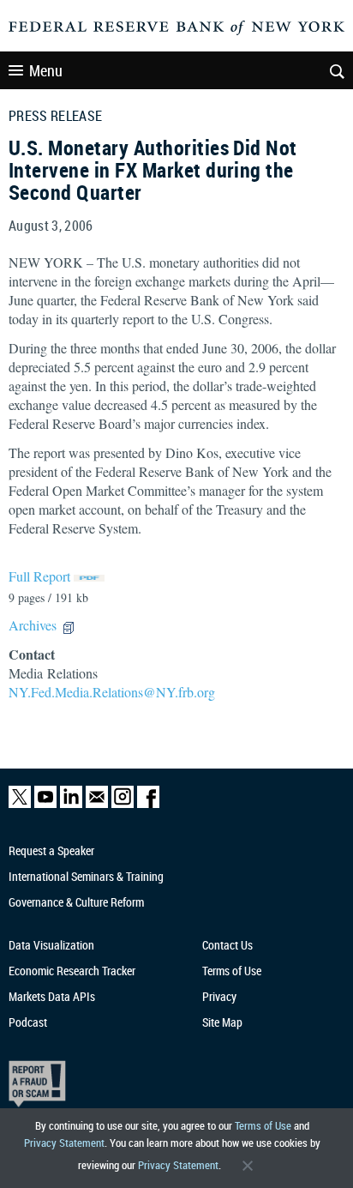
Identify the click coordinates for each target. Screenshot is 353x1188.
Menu (46, 70)
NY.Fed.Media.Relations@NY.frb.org (112, 692)
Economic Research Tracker (72, 970)
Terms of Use (263, 1125)
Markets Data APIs (52, 996)
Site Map (222, 1022)
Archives (33, 625)
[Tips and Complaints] (167, 1083)
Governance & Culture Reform (76, 902)
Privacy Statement (64, 1142)
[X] (20, 804)
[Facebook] (148, 804)
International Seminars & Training (86, 876)
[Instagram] (122, 804)
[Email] (97, 804)
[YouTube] (45, 804)
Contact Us (227, 945)
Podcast (28, 1022)
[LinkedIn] (71, 804)
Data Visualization (51, 945)
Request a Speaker (51, 850)
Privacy (219, 996)
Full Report (39, 576)
